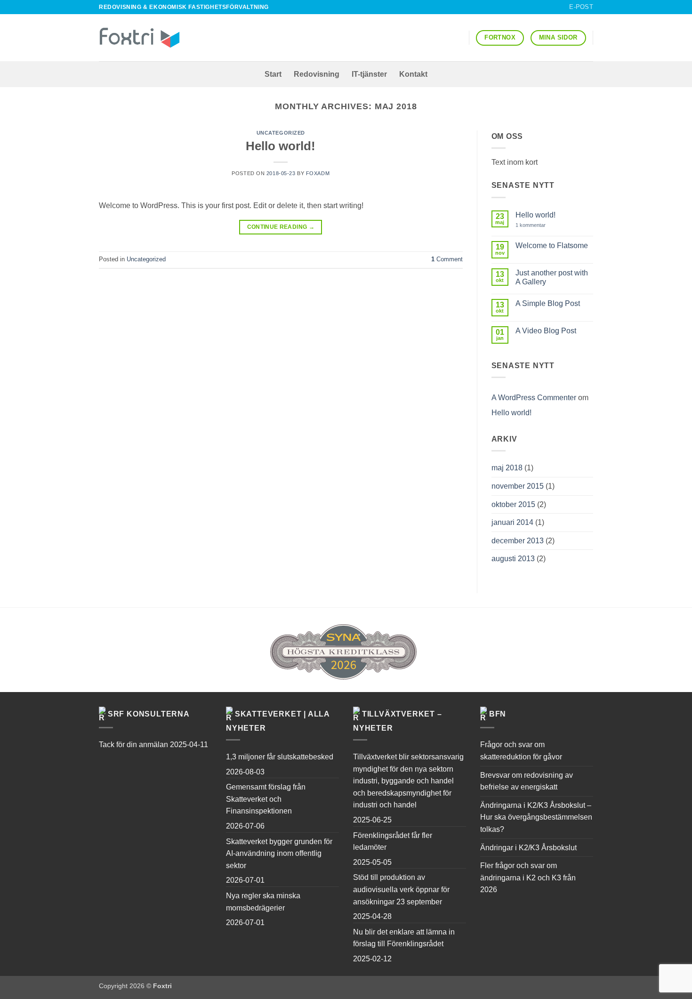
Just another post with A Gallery (551, 277)
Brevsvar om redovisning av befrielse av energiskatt (526, 781)
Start (273, 74)
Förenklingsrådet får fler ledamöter (392, 841)
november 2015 (517, 486)
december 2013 (517, 541)
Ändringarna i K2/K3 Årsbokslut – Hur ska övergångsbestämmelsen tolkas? (536, 817)
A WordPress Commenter (533, 398)
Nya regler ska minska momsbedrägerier (263, 902)
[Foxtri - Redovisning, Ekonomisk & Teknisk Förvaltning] (139, 37)
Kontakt (413, 74)
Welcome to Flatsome (551, 246)
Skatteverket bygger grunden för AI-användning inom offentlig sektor (279, 854)
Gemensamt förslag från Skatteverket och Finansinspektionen (266, 799)
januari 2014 (512, 522)
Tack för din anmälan (133, 745)
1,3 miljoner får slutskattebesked (279, 757)
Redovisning (316, 74)
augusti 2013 (513, 559)
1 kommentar (537, 225)
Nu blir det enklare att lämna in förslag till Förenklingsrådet (404, 938)
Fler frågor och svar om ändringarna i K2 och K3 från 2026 (528, 878)
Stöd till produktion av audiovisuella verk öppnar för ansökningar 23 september (401, 889)
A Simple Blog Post (547, 303)
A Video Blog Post (545, 331)
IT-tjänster (369, 74)
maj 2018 (507, 468)
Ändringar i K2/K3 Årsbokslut (528, 848)
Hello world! (280, 146)
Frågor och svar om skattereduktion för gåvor (521, 751)
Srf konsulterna (149, 714)
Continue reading (281, 227)
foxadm (318, 173)
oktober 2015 (513, 504)
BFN (497, 714)
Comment (447, 259)
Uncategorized (281, 133)
